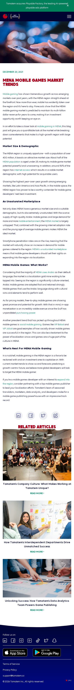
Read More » (37, 494)
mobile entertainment (29, 221)
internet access (22, 170)
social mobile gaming (30, 325)
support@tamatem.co (13, 676)
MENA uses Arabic (45, 273)
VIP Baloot (59, 325)
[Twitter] (43, 415)
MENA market (52, 221)
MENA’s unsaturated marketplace (49, 249)
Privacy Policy (10, 670)
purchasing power (25, 313)
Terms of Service (11, 664)
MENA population (11, 162)
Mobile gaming (10, 94)
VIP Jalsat (8, 329)
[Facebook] (31, 415)
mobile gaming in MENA (49, 127)
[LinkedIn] (18, 415)
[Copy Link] (55, 415)
